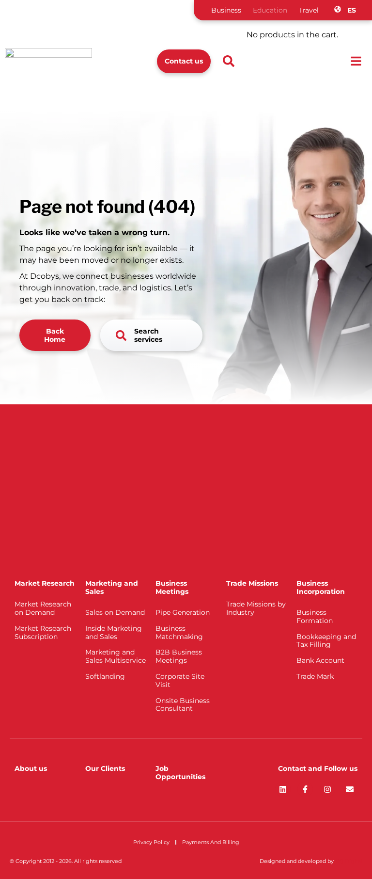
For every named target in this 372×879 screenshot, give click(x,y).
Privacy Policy (151, 842)
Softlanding (105, 676)
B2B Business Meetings (178, 656)
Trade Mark (315, 676)
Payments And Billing (210, 842)
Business (226, 10)
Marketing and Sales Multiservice (115, 656)
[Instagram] (327, 789)
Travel (309, 10)
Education (270, 10)
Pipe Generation (182, 612)
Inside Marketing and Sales (113, 632)
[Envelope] (349, 789)
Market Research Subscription (43, 632)
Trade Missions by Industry (256, 608)
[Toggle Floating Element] (337, 853)
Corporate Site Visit (179, 680)
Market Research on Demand (43, 608)
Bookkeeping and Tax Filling (326, 640)
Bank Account (320, 660)
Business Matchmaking (179, 632)
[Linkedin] (283, 789)
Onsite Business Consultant (182, 704)
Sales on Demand (115, 612)
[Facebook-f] (305, 789)
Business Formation (314, 616)
